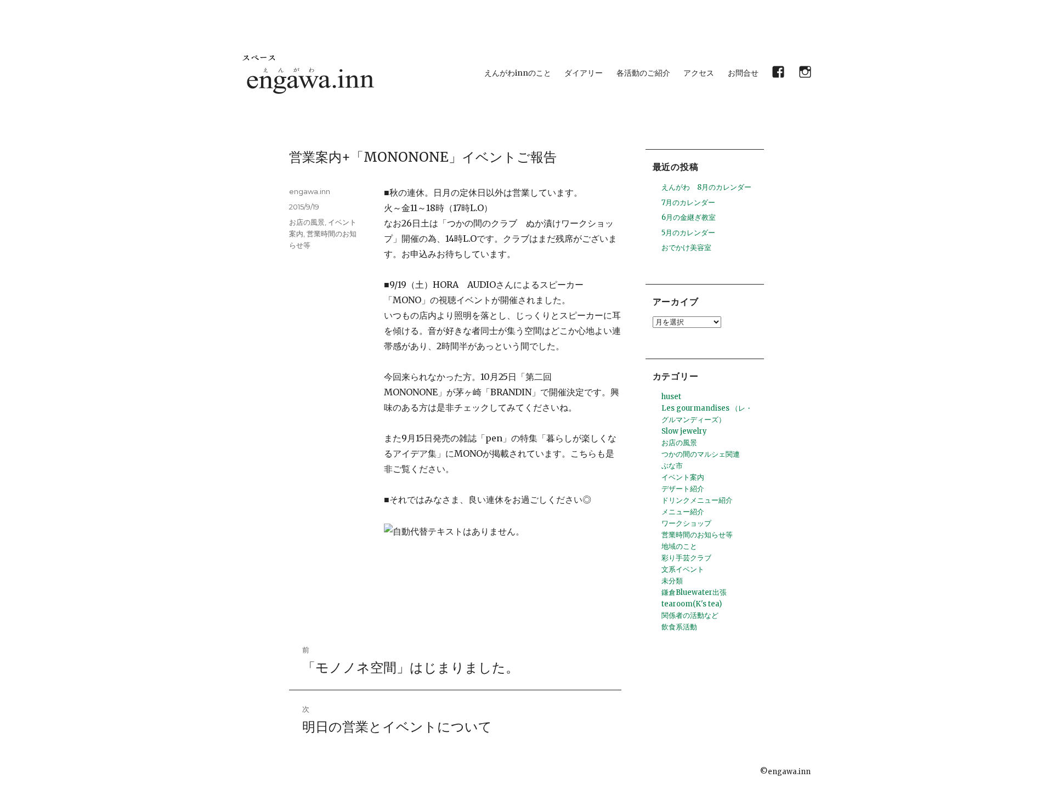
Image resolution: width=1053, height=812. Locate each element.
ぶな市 (672, 465)
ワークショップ (686, 523)
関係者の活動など (689, 615)
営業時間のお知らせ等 (697, 535)
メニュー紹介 (682, 511)
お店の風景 (307, 222)
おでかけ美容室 (686, 247)
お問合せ (743, 73)
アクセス (698, 73)
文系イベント (682, 569)
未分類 (672, 581)
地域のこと (679, 546)
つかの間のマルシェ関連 (700, 454)
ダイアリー (583, 73)
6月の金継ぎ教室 (688, 217)
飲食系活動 (679, 627)
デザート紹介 (682, 488)
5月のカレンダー (688, 232)
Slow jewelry (684, 431)
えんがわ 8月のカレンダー (706, 187)
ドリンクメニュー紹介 (697, 500)
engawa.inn (309, 191)
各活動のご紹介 (643, 73)
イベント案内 (682, 477)
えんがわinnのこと (517, 73)
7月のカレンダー (688, 202)
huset (671, 396)
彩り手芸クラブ (686, 558)
